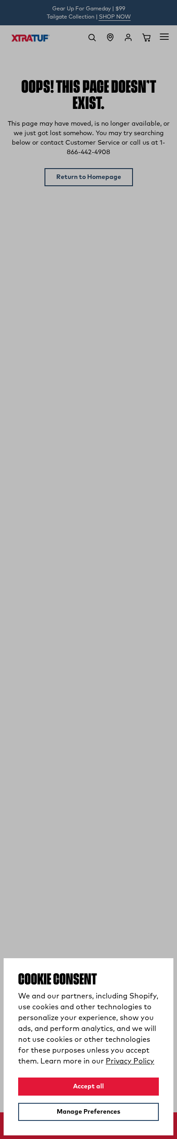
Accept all (88, 1086)
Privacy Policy (130, 1061)
